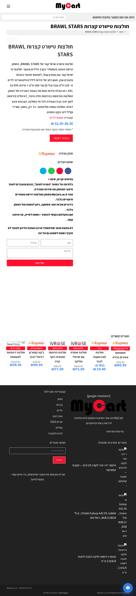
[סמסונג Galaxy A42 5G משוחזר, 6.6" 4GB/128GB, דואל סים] (122, 515)
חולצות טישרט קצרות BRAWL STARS (100, 31)
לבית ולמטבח (56, 433)
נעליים (59, 427)
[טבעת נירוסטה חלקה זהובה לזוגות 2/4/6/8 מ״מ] (122, 559)
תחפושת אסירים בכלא (120, 355)
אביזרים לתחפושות (120, 348)
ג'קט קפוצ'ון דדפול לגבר (36, 354)
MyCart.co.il (102, 593)
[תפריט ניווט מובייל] (8, 6)
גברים (59, 405)
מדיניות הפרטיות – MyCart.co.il (19, 588)
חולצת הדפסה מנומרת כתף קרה (57, 356)
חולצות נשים (78, 348)
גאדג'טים (58, 416)
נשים (60, 399)
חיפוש (59, 460)
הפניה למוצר (61, 138)
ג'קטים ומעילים (36, 348)
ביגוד (100, 348)
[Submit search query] (5, 17)
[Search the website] (34, 17)
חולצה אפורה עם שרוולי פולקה (78, 356)
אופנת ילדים (56, 117)
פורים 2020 (120, 350)
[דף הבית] (127, 31)
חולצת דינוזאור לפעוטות (15, 354)
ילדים (60, 410)
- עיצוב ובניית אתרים (51, 593)
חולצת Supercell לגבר (99, 356)
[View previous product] (14, 40)
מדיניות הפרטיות (115, 431)
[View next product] (9, 40)
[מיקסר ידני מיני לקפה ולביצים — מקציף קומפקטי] (122, 467)
